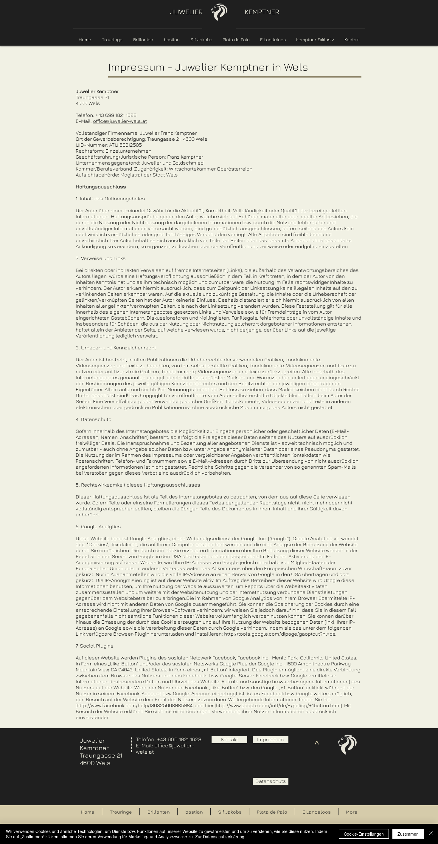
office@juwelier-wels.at (120, 121)
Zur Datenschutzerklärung (219, 837)
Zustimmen (408, 834)
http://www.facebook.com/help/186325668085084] (135, 705)
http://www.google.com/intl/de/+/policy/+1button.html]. (279, 705)
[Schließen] (430, 833)
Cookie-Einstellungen (364, 834)
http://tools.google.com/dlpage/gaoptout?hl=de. (280, 634)
